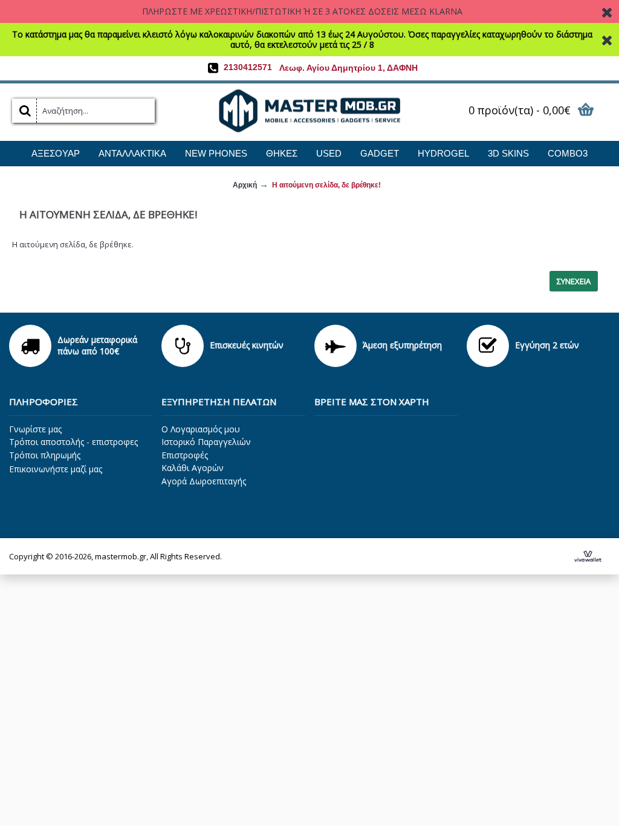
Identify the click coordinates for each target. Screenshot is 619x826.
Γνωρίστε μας (35, 429)
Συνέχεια (574, 281)
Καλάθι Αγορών (192, 467)
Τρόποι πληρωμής (44, 455)
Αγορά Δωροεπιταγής (203, 481)
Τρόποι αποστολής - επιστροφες (73, 441)
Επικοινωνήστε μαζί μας (55, 469)
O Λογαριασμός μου (200, 429)
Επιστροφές (184, 455)
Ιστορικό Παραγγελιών (206, 441)
